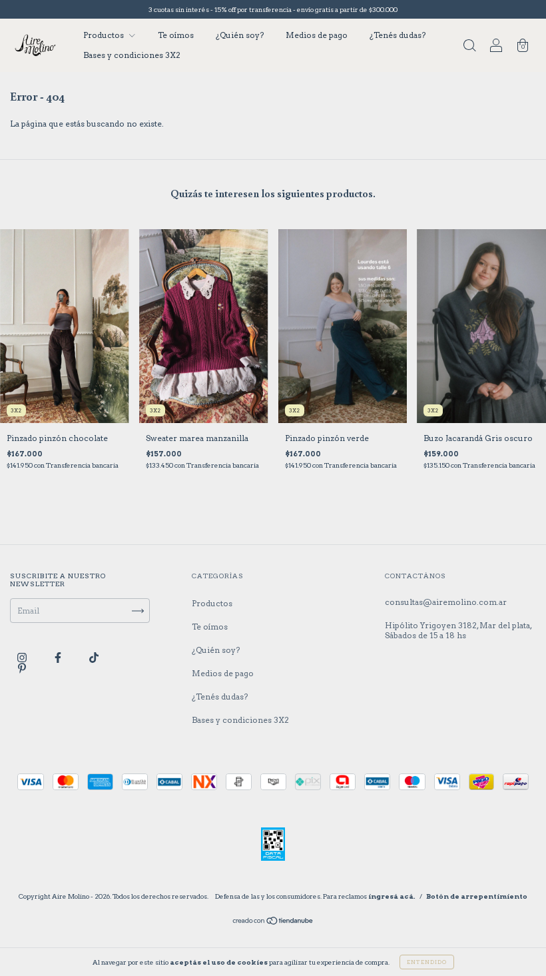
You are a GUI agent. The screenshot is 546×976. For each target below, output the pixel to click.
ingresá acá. (391, 896)
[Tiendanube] (273, 922)
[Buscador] (469, 47)
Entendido (427, 962)
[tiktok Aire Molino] (94, 658)
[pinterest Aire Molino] (22, 669)
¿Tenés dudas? (397, 35)
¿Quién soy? (240, 35)
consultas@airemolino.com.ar (446, 602)
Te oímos (176, 35)
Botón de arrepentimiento (476, 896)
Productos (104, 35)
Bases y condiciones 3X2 (131, 55)
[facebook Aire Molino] (59, 658)
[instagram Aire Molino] (23, 658)
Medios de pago (317, 35)
